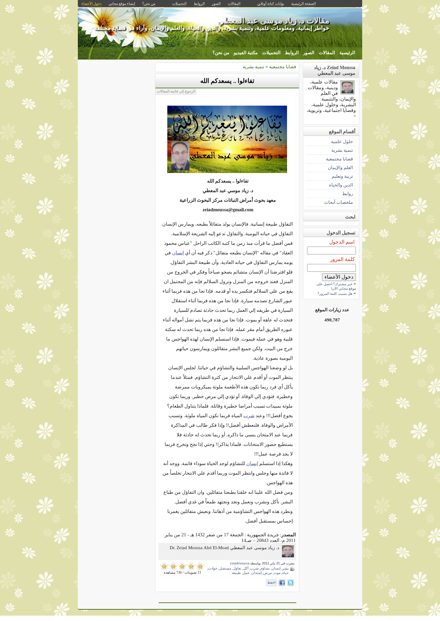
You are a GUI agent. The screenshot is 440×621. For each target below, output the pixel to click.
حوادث (212, 568)
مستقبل (225, 568)
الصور (308, 52)
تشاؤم (265, 568)
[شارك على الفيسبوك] (282, 582)
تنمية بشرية (253, 66)
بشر (285, 568)
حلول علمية (342, 141)
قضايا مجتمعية (282, 66)
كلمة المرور (342, 259)
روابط (347, 193)
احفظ (271, 582)
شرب (248, 415)
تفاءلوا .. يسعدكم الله (227, 80)
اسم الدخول (342, 242)
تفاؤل (237, 568)
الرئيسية (347, 52)
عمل (246, 573)
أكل (245, 568)
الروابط (292, 52)
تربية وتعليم (342, 176)
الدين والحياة (341, 184)
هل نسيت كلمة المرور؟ (335, 293)
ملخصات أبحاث (338, 202)
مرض (267, 573)
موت (277, 573)
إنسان (178, 252)
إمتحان (256, 573)
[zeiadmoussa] (288, 555)
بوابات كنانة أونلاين (270, 3)
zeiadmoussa (239, 563)
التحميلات (271, 52)
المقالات (327, 52)
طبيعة (236, 573)
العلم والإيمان (340, 167)
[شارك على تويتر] (290, 582)
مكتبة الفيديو (246, 52)
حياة (285, 573)
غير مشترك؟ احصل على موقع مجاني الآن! (336, 286)
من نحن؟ (221, 52)
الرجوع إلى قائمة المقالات (176, 91)
